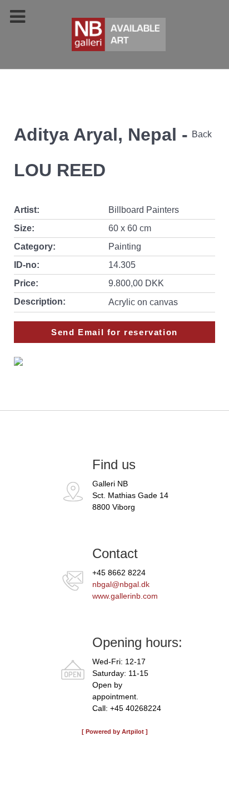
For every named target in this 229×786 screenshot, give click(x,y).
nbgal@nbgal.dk (121, 584)
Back (202, 134)
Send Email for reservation (114, 332)
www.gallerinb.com (125, 595)
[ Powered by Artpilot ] (115, 731)
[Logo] (114, 40)
